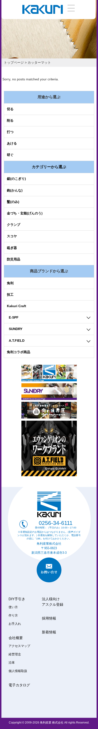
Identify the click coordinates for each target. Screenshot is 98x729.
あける (12, 143)
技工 (10, 294)
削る (10, 120)
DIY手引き (17, 599)
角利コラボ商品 (18, 352)
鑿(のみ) (13, 202)
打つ (10, 132)
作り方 (13, 615)
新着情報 (49, 632)
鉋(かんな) (15, 190)
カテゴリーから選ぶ (49, 167)
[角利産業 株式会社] (42, 13)
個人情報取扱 (18, 671)
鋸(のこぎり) (16, 179)
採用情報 (49, 618)
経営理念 (15, 654)
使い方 (13, 607)
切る (10, 109)
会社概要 (16, 638)
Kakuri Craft (16, 306)
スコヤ (12, 236)
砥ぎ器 (12, 248)
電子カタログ (19, 685)
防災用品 (13, 259)
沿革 (12, 662)
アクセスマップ (19, 646)
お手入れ (15, 624)
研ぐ (10, 155)
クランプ (13, 225)
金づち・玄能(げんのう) (25, 213)
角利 (10, 283)
